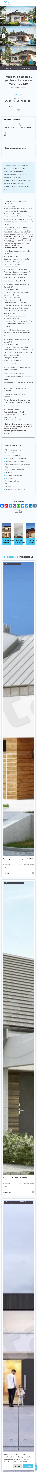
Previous (3, 36)
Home (7, 68)
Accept (28, 1466)
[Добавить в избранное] (18, 109)
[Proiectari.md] (6, 4)
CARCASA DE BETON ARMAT (15, 229)
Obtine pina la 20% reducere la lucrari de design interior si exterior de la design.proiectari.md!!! (18, 427)
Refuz (17, 1466)
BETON (16, 245)
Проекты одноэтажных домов (21, 68)
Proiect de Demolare (12, 360)
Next (35, 36)
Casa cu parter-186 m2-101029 (15, 1178)
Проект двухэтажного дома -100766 (18, 859)
